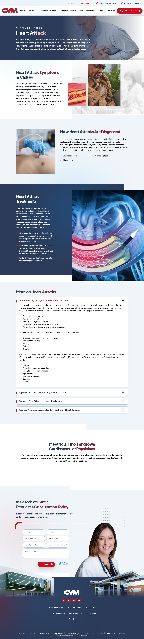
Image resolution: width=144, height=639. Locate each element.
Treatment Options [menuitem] (68, 11)
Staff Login (111, 633)
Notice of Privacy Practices (93, 633)
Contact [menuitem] (111, 11)
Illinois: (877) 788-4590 (133, 3)
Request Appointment (128, 11)
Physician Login (82, 635)
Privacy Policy (44, 633)
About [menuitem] (22, 11)
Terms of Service (73, 633)
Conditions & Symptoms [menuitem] (48, 11)
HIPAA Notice (58, 633)
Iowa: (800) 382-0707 (108, 3)
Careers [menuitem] (101, 11)
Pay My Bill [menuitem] (70, 3)
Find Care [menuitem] (32, 11)
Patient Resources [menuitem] (87, 11)
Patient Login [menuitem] (85, 3)
